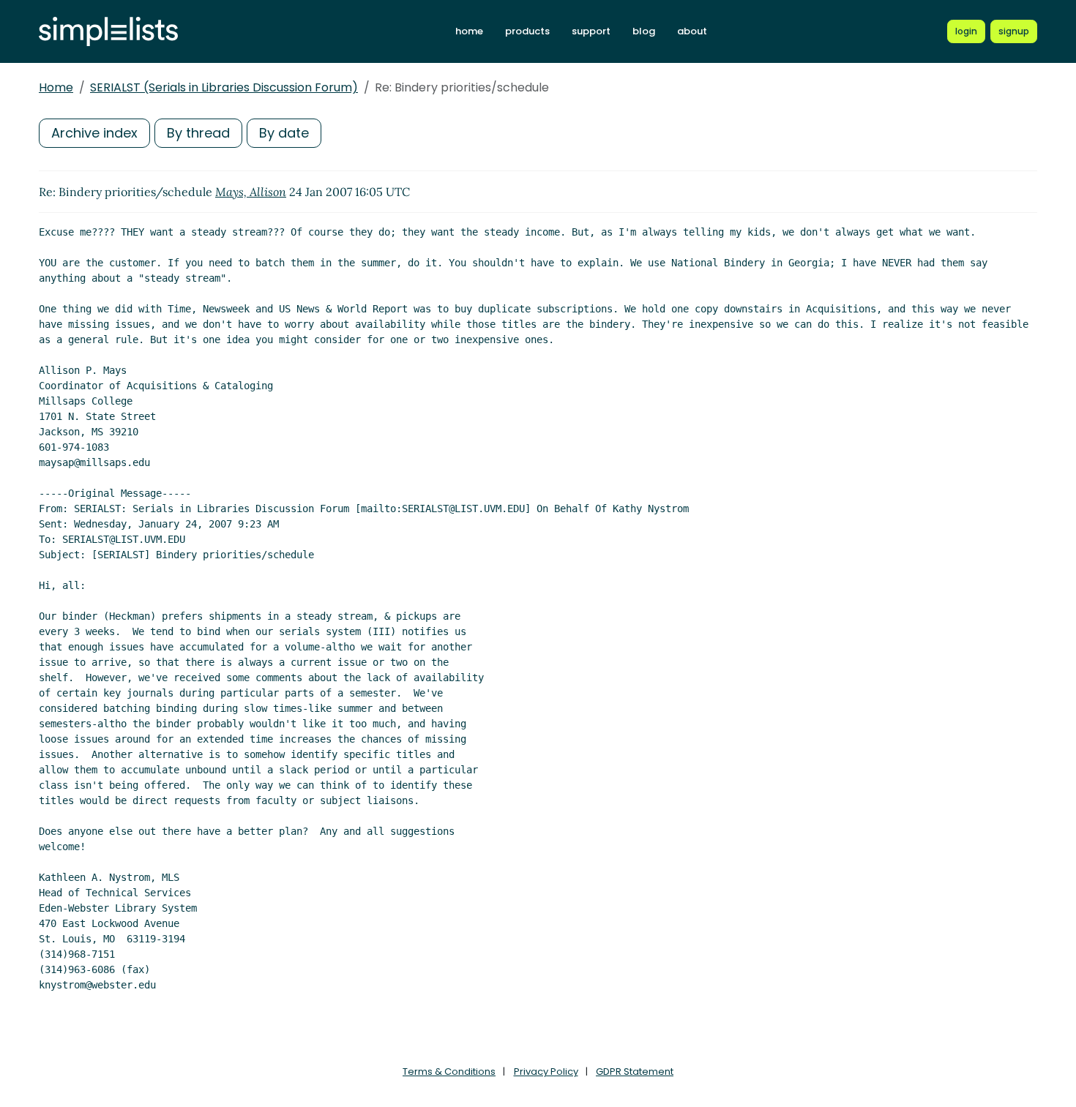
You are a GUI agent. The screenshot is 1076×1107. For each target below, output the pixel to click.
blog (643, 31)
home (469, 31)
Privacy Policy (546, 1071)
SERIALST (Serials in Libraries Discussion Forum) (224, 87)
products (527, 31)
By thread (198, 133)
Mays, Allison (250, 191)
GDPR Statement (634, 1071)
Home (56, 87)
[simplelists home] (108, 32)
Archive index (94, 133)
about (692, 31)
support (591, 31)
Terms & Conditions (449, 1071)
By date (284, 133)
